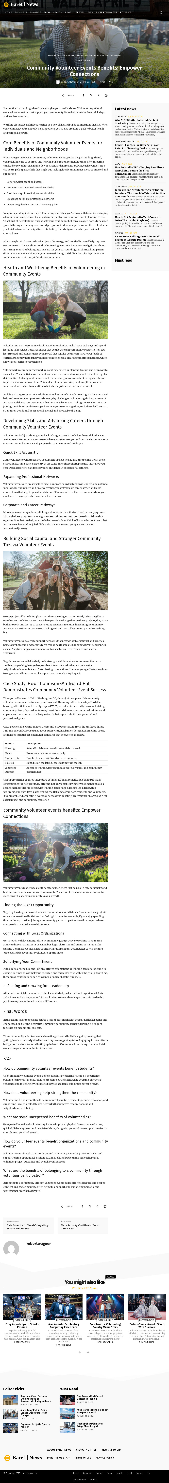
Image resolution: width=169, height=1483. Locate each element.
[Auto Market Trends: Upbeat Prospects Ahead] (67, 1413)
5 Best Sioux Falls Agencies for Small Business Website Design (137, 238)
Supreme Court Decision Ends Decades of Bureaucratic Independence (35, 1399)
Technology (120, 117)
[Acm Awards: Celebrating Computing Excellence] (64, 1307)
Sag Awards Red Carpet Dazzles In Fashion (90, 1397)
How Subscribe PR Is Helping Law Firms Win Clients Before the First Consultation (139, 170)
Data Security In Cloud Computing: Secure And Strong (28, 1227)
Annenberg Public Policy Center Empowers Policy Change (33, 1413)
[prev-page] (80, 1352)
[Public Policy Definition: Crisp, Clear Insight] (67, 1427)
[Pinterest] (98, 95)
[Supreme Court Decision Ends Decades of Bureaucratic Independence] (10, 1400)
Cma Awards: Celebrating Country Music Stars (105, 1326)
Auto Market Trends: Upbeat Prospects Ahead (92, 1411)
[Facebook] (83, 95)
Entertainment (54, 55)
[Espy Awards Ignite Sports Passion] (22, 1307)
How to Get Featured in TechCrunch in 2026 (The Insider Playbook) (138, 219)
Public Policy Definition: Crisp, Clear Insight (90, 1425)
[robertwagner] (58, 82)
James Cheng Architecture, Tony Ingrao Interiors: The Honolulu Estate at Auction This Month (140, 193)
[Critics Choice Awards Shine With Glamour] (147, 1307)
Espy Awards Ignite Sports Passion (22, 1326)
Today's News (121, 187)
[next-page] (87, 1352)
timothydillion (64, 1345)
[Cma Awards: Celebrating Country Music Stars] (105, 1307)
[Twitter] (91, 95)
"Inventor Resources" (125, 142)
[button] (161, 12)
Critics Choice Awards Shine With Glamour (147, 1326)
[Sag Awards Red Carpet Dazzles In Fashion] (67, 1400)
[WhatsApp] (106, 95)
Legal (117, 164)
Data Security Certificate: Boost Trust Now (80, 1227)
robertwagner (71, 82)
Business (119, 214)
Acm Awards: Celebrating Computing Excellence (63, 1326)
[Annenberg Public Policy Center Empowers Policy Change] (10, 1414)
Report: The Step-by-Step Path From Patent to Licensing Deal (137, 147)
